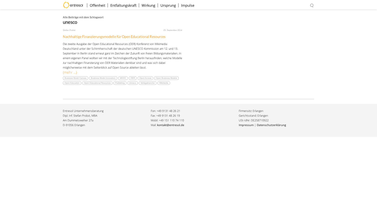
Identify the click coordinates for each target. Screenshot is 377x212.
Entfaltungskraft (123, 5)
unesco (132, 83)
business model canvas (75, 78)
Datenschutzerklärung (271, 125)
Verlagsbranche (148, 83)
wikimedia (163, 83)
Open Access (145, 78)
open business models (166, 78)
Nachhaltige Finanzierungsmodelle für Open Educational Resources (114, 36)
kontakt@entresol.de (170, 125)
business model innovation (103, 78)
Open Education (72, 83)
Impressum (246, 125)
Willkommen (74, 2)
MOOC (123, 78)
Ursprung (168, 5)
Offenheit (97, 5)
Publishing (120, 83)
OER (133, 78)
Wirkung (148, 5)
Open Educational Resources (97, 83)
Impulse (187, 5)
